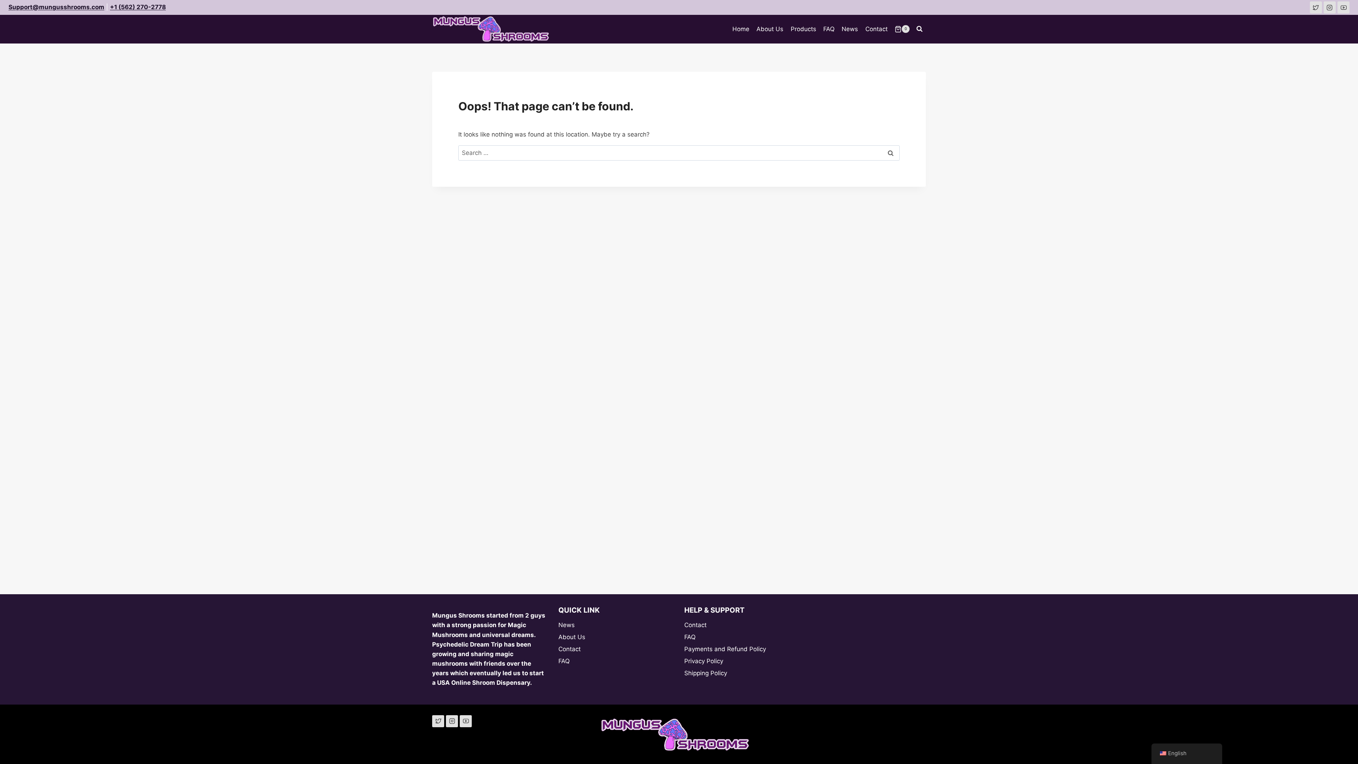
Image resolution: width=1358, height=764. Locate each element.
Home (740, 29)
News (850, 29)
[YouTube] (466, 721)
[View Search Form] (919, 29)
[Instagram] (452, 721)
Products (803, 29)
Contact (876, 29)
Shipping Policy (705, 673)
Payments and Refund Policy (725, 649)
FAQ (829, 29)
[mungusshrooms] (1330, 7)
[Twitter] (438, 721)
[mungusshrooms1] (1316, 7)
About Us (769, 29)
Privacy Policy (703, 661)
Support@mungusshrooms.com (56, 7)
